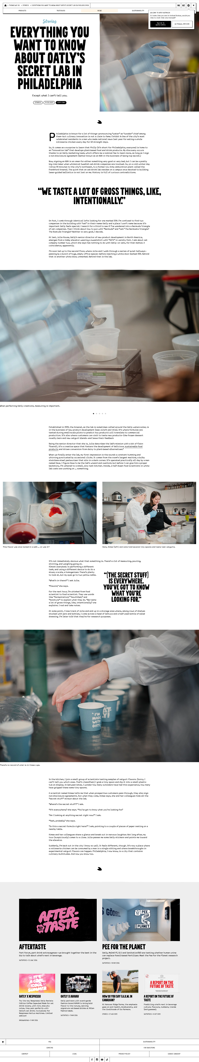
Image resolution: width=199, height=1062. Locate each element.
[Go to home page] (5, 5)
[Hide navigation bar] (193, 5)
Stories (26, 5)
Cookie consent (174, 1054)
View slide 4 (102, 413)
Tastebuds (61, 11)
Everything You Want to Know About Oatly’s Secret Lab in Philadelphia (60, 5)
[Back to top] (3, 1042)
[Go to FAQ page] (178, 5)
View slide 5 (105, 413)
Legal (74, 1054)
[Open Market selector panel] (188, 5)
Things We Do (14, 5)
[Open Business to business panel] (183, 5)
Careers (50, 1048)
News (100, 11)
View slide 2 (96, 413)
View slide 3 (99, 413)
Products (22, 11)
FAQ (49, 1042)
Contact (25, 1054)
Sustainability (138, 11)
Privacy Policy (124, 1054)
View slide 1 (93, 413)
